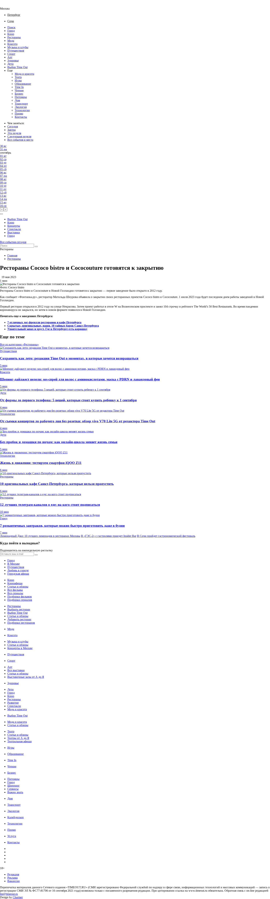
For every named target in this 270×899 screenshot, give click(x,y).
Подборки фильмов (19, 596)
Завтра (11, 129)
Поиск (11, 27)
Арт (9, 57)
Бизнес (19, 93)
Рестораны (14, 37)
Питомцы (21, 97)
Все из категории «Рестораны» (19, 344)
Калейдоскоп (15, 817)
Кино (10, 34)
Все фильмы (15, 589)
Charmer (18, 897)
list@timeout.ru (9, 893)
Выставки (13, 232)
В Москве (13, 563)
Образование (23, 83)
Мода (10, 40)
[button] (1, 213)
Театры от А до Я (18, 738)
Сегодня (12, 126)
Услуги (11, 836)
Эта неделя (14, 133)
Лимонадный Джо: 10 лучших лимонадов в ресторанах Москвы (40, 535)
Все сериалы (15, 593)
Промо (19, 113)
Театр (18, 77)
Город (11, 30)
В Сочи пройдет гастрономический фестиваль (166, 535)
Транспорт (21, 103)
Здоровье (13, 60)
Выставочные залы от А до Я (25, 676)
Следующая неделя (19, 136)
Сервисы (13, 788)
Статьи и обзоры (17, 586)
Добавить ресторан (19, 619)
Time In (19, 87)
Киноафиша (14, 583)
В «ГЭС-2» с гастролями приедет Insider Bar (108, 535)
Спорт (11, 53)
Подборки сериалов (19, 599)
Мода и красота (24, 73)
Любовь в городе (18, 570)
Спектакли (14, 229)
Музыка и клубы (17, 47)
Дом (17, 100)
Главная (12, 255)
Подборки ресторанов (21, 622)
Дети (10, 63)
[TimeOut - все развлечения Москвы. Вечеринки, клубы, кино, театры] (8, 5)
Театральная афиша (19, 741)
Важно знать (15, 792)
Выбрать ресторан (18, 609)
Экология (21, 107)
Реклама (12, 877)
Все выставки (16, 670)
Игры (18, 80)
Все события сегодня (13, 242)
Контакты (21, 116)
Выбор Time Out (17, 67)
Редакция (13, 874)
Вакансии (13, 881)
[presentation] (2, 209)
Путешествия (15, 50)
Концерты (13, 225)
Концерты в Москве (20, 648)
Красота (12, 44)
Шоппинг (13, 785)
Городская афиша (18, 573)
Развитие (13, 702)
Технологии (22, 110)
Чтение (19, 90)
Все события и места (20, 139)
